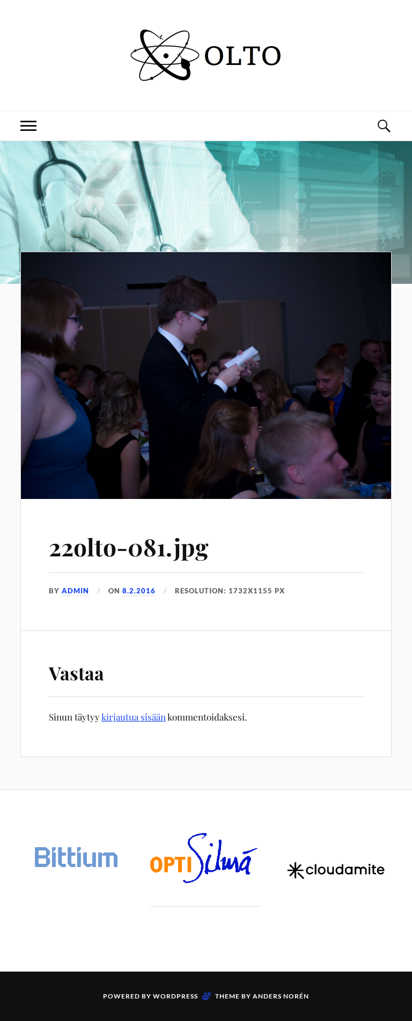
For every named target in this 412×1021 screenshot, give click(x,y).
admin (75, 590)
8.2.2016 (139, 590)
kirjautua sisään (133, 717)
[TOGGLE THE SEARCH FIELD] (384, 126)
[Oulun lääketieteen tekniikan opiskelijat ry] (206, 78)
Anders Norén (281, 996)
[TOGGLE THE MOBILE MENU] (28, 126)
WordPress (175, 996)
